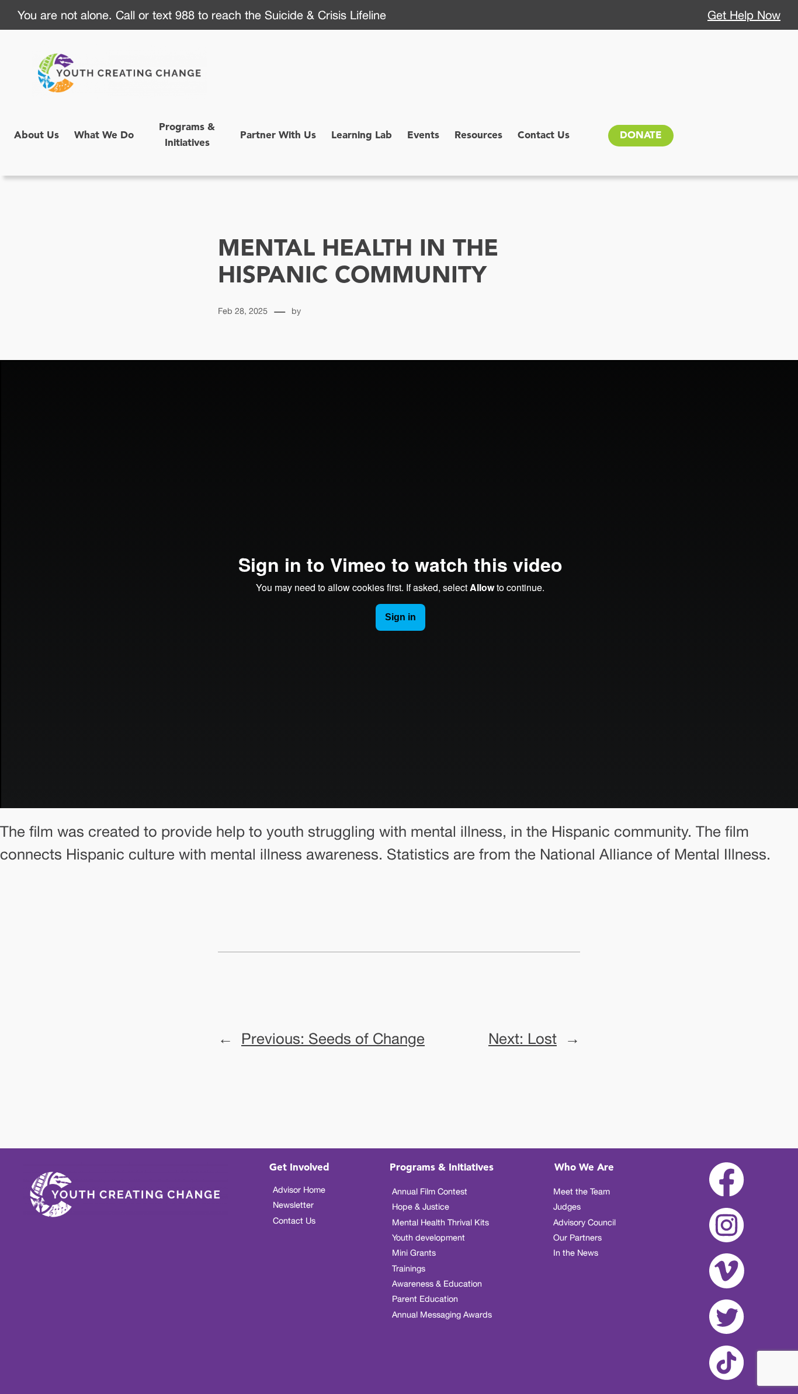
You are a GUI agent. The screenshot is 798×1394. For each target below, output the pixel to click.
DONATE (641, 136)
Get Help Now (743, 15)
